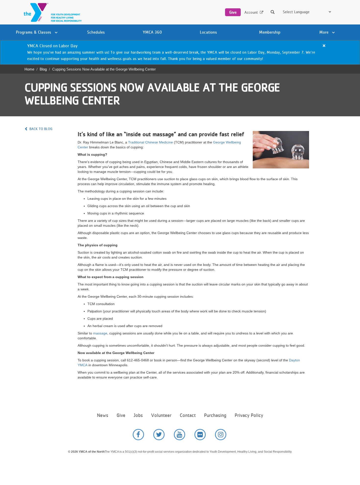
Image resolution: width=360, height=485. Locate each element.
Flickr (200, 434)
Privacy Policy (249, 415)
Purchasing (215, 415)
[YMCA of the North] (51, 12)
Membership (269, 32)
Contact (188, 415)
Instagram (220, 434)
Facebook (138, 434)
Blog (43, 69)
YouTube (179, 434)
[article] (180, 52)
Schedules (96, 32)
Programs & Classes (34, 32)
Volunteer (161, 415)
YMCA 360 (152, 32)
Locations (208, 32)
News (102, 415)
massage (100, 333)
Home (29, 69)
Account (251, 12)
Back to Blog (40, 129)
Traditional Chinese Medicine (150, 142)
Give (233, 12)
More (324, 32)
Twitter (159, 434)
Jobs (138, 415)
